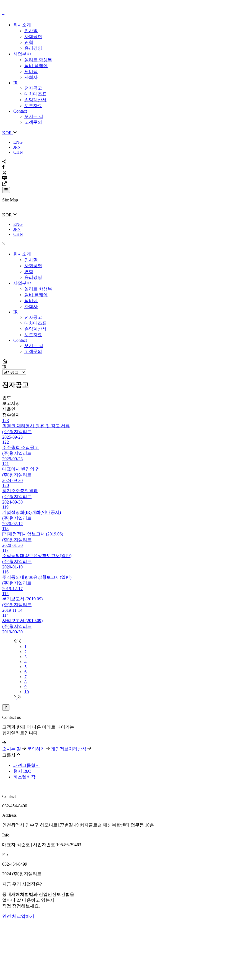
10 (26, 691)
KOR (7, 132)
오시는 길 (12, 749)
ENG (18, 142)
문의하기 (36, 749)
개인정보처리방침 (69, 749)
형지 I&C (22, 771)
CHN (18, 152)
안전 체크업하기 (18, 916)
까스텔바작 (24, 777)
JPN (17, 147)
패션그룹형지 (26, 765)
